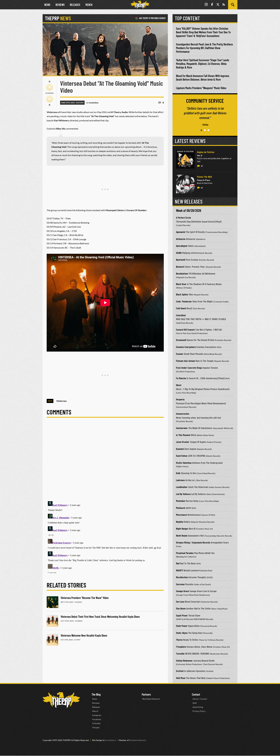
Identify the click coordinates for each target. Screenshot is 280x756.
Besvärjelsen (182, 273)
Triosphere (181, 646)
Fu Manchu (181, 378)
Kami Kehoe (181, 455)
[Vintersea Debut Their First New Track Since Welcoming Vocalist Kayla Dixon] (52, 621)
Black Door (181, 284)
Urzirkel (180, 670)
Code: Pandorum (184, 301)
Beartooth (180, 259)
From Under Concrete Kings (189, 367)
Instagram (96, 715)
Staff (194, 703)
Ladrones (180, 480)
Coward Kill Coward (185, 329)
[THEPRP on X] (218, 5)
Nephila (179, 521)
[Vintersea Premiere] (52, 602)
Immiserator (182, 428)
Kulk (178, 473)
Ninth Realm (181, 535)
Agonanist (180, 231)
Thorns (179, 639)
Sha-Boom (181, 608)
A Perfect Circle (183, 217)
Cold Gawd (181, 308)
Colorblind (181, 315)
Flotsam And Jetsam (185, 360)
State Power (182, 625)
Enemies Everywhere (186, 347)
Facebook (96, 719)
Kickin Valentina (183, 462)
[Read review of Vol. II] (185, 159)
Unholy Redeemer (184, 660)
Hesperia (180, 399)
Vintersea (61, 400)
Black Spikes (182, 294)
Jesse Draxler (182, 441)
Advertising (197, 707)
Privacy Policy (198, 711)
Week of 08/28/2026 (188, 210)
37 (202, 166)
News (47, 4)
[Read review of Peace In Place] (185, 184)
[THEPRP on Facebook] (212, 5)
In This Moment (183, 435)
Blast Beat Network (151, 699)
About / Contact (199, 699)
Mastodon (180, 500)
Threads (95, 727)
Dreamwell (181, 339)
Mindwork (180, 507)
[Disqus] (105, 461)
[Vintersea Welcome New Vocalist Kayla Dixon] (52, 640)
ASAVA (179, 252)
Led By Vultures (183, 494)
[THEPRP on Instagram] (206, 5)
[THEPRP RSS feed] (224, 5)
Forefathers (110, 740)
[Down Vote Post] (49, 98)
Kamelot (180, 448)
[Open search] (232, 4)
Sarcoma (180, 584)
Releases (75, 4)
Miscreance (181, 514)
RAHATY (179, 570)
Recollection (182, 577)
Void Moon (181, 677)
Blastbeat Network (137, 740)
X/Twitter (96, 723)
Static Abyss (182, 632)
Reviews (60, 4)
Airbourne (180, 238)
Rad (178, 563)
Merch (88, 4)
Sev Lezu (180, 601)
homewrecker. (183, 413)
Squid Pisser (182, 615)
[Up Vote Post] (49, 87)
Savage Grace (182, 591)
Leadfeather (182, 487)
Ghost (178, 385)
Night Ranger (182, 528)
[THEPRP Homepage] (140, 5)
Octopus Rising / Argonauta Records (193, 542)
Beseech (180, 266)
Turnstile (180, 653)
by (92, 102)
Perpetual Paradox (185, 553)
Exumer (179, 353)
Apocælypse (181, 245)
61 (202, 188)
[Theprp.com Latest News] (61, 700)
